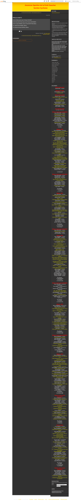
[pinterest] (48, 1)
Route (53, 74)
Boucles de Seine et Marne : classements (58, 51)
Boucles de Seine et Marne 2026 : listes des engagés (59, 41)
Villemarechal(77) (17, 17)
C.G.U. (46, 499)
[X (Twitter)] (46, 1)
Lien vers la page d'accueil (56, 12)
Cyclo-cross (54, 67)
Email (52, 484)
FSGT (53, 79)
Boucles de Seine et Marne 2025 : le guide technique (59, 46)
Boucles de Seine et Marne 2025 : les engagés (58, 45)
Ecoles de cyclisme (55, 63)
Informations (54, 71)
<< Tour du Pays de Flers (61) (26, 12)
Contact (35, 499)
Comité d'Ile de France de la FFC (56, 491)
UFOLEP (53, 66)
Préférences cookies (64, 499)
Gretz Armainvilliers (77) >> (36, 12)
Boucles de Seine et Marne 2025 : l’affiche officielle (59, 47)
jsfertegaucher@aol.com (57, 57)
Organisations (54, 70)
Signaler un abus (41, 499)
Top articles (31, 499)
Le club (20, 499)
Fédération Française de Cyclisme (57, 492)
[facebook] (44, 1)
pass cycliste (54, 75)
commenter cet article (46, 34)
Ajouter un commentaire (22, 40)
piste (52, 78)
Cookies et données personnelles (53, 499)
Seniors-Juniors (47, 33)
